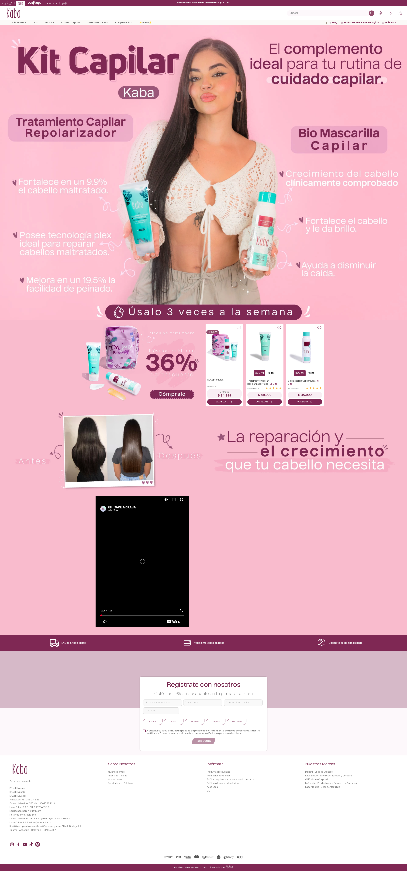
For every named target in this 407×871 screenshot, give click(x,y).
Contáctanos (115, 779)
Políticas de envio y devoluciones (224, 783)
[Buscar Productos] (371, 13)
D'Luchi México (17, 788)
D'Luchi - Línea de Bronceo (319, 772)
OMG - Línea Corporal (316, 779)
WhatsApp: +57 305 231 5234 (25, 800)
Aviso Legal (212, 787)
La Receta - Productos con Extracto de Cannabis (331, 783)
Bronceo (195, 722)
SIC (208, 791)
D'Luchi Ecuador (18, 796)
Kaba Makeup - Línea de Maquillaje (322, 787)
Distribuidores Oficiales (120, 783)
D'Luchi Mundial (17, 792)
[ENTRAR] (381, 13)
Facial (173, 722)
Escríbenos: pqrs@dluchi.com (25, 811)
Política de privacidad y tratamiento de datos (230, 779)
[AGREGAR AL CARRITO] (224, 402)
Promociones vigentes (219, 776)
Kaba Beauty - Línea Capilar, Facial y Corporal (328, 776)
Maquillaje (236, 722)
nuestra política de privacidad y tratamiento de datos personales (210, 731)
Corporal (216, 722)
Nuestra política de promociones (188, 733)
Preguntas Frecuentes (218, 772)
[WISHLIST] (390, 13)
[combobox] (330, 13)
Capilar (152, 722)
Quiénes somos (116, 772)
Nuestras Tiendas (117, 776)
